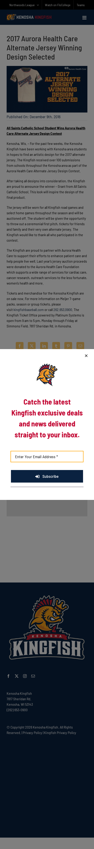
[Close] (86, 356)
